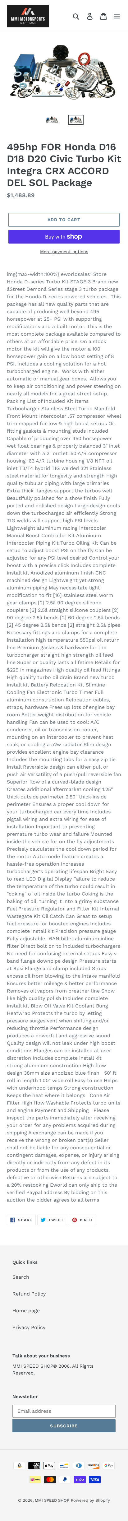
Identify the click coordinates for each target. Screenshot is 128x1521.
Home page (26, 1311)
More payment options (64, 251)
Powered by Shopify (90, 1500)
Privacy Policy (28, 1327)
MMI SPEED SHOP (52, 1500)
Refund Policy (29, 1294)
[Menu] (117, 16)
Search (20, 1277)
